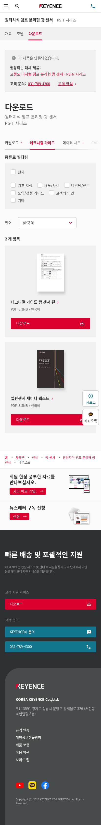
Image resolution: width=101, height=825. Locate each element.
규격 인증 (22, 729)
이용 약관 (22, 752)
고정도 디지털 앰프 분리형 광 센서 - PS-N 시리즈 (48, 74)
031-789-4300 (21, 646)
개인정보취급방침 (28, 737)
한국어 (29, 223)
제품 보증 (22, 744)
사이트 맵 (22, 759)
